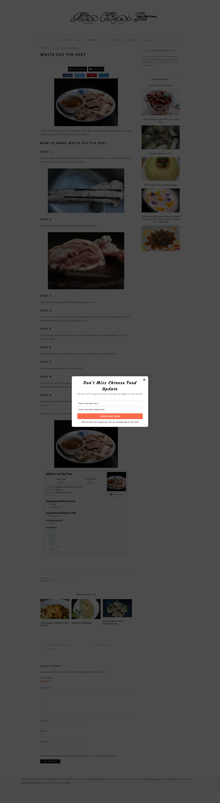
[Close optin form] (144, 380)
